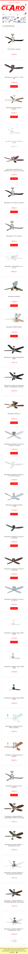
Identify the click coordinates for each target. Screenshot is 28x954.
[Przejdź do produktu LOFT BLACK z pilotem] (14, 39)
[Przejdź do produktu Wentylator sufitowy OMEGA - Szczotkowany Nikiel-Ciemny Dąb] (14, 808)
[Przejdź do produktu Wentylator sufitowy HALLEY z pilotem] (14, 746)
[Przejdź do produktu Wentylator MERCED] (14, 287)
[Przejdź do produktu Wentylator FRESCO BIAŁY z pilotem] (14, 99)
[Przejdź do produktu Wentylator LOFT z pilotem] (14, 226)
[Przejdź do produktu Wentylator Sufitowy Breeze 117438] (14, 496)
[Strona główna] (14, 7)
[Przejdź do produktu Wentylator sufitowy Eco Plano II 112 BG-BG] (14, 528)
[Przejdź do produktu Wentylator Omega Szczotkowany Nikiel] (14, 349)
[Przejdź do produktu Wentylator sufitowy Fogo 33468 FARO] (14, 657)
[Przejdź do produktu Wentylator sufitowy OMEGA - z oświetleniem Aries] (14, 836)
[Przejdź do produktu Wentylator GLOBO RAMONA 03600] (14, 131)
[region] (14, 20)
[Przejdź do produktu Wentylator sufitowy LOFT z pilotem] (14, 776)
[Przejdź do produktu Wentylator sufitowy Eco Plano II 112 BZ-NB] (14, 559)
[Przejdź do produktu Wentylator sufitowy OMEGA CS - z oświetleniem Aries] (14, 920)
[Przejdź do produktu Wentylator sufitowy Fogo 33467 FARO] (14, 623)
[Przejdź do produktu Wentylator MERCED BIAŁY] (14, 318)
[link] (14, 20)
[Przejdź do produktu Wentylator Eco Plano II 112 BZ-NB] (14, 69)
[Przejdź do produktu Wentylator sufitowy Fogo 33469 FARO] (14, 688)
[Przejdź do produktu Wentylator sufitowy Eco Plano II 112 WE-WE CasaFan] (14, 466)
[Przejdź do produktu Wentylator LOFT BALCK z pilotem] (14, 193)
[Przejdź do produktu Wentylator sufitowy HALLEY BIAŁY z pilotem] (14, 717)
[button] (3, 14)
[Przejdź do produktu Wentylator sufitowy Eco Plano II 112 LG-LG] (14, 591)
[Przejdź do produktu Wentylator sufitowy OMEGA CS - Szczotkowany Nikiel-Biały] (14, 864)
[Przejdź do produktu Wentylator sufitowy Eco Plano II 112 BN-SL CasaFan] (14, 435)
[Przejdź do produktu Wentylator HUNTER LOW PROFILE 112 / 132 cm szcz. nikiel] (14, 161)
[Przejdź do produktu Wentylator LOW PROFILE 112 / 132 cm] (14, 258)
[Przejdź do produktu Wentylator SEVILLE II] (14, 405)
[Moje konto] (17, 14)
